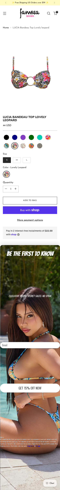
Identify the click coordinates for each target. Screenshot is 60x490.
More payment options (30, 220)
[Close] (56, 248)
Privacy (38, 446)
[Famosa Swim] (30, 13)
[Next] (54, 2)
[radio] (6, 137)
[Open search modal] (48, 13)
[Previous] (5, 2)
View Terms (30, 446)
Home (6, 28)
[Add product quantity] (15, 189)
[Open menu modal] (4, 13)
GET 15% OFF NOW (30, 388)
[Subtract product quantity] (6, 189)
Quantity (8, 182)
